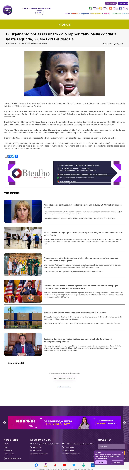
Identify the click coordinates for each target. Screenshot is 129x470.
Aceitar (101, 462)
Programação (8, 450)
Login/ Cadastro (123, 3)
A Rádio (6, 444)
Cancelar (117, 462)
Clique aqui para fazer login (64, 378)
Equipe (6, 447)
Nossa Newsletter (111, 3)
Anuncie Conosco (9, 454)
